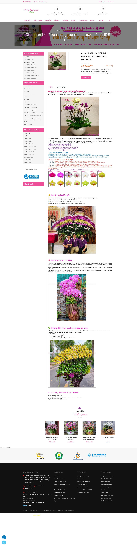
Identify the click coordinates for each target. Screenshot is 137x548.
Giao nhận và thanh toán (83, 481)
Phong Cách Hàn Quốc (107, 478)
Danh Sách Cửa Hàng (60, 492)
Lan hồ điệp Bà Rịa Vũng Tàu (31, 75)
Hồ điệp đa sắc (28, 141)
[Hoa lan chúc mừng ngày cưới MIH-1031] (89, 428)
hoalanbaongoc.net (60, 148)
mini (87, 63)
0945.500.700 (29, 486)
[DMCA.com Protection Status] (27, 505)
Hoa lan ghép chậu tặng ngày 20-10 (33, 115)
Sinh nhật (26, 91)
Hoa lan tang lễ (28, 124)
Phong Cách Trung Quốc (107, 476)
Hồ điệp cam (27, 162)
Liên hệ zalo (86, 77)
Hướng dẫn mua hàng (83, 476)
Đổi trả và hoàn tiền (82, 484)
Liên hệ (101, 20)
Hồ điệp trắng (27, 133)
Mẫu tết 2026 (38, 20)
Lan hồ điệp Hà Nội (29, 59)
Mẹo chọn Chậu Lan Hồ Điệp (84, 489)
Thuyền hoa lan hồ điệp (107, 501)
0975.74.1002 (29, 488)
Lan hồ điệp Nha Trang (30, 73)
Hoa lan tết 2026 (28, 86)
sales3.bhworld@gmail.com (41, 1)
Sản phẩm (27, 20)
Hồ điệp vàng (27, 138)
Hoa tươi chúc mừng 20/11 (31, 107)
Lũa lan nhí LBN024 (108, 437)
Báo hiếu (26, 96)
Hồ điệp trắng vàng (29, 143)
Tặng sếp (26, 99)
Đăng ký (111, 1)
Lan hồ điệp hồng (28, 157)
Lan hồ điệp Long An (29, 70)
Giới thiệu (56, 476)
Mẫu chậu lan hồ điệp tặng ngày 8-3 (33, 112)
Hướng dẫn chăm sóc (83, 492)
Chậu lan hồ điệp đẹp (29, 110)
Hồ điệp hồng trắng (29, 154)
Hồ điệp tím (27, 135)
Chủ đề (73, 20)
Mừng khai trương (28, 88)
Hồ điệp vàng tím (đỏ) (29, 151)
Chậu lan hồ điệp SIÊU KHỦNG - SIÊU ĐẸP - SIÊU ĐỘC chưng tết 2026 (32, 119)
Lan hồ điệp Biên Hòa (29, 64)
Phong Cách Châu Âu (106, 484)
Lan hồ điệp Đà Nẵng (29, 62)
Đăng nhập (103, 1)
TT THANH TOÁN (94, 515)
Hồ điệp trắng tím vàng (30, 149)
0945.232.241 (39, 486)
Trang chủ (57, 30)
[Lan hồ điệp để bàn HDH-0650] (71, 428)
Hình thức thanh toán (59, 478)
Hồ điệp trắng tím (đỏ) (30, 146)
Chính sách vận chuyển (60, 481)
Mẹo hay (93, 20)
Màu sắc (48, 20)
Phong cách (83, 20)
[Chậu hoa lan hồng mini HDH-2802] (52, 428)
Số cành (57, 20)
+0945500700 (27, 1)
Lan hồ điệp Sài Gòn (29, 56)
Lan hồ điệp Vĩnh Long (30, 78)
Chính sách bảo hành (59, 487)
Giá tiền (65, 20)
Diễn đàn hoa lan (58, 495)
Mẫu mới (26, 102)
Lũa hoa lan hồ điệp (106, 498)
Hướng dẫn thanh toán (83, 478)
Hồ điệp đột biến (28, 160)
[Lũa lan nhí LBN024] (108, 428)
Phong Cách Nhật (105, 481)
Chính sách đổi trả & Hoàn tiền (62, 484)
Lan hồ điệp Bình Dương (30, 67)
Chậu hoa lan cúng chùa (107, 495)
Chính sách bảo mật (59, 489)
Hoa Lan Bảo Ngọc (31, 169)
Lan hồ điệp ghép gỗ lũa (30, 104)
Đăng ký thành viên (82, 487)
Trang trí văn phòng (29, 94)
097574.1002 (36, 515)
